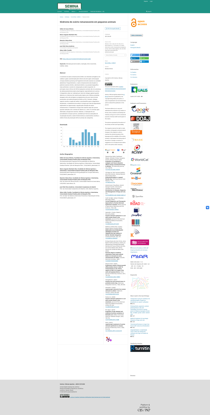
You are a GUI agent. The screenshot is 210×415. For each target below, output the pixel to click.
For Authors (133, 74)
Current (59, 11)
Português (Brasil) (135, 47)
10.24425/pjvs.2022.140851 (112, 277)
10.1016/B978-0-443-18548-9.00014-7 (115, 195)
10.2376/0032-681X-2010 (112, 294)
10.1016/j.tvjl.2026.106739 (112, 169)
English (132, 45)
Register (146, 1)
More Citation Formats (111, 55)
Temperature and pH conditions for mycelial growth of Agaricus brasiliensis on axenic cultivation (140, 300)
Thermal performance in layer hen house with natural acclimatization (139, 325)
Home (61, 17)
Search (149, 11)
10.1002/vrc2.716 (110, 182)
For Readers (133, 72)
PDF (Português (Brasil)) (113, 28)
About (73, 11)
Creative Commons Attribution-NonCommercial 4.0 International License (115, 89)
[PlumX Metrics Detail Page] (108, 339)
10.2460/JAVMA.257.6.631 (112, 307)
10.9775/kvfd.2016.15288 (112, 319)
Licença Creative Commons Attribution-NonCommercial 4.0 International (90, 397)
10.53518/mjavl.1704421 (112, 209)
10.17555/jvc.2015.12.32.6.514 (113, 331)
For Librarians (133, 77)
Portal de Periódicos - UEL (97, 11)
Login (151, 1)
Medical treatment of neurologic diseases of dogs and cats (139, 319)
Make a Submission (137, 35)
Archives (66, 11)
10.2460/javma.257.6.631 (112, 224)
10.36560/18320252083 (111, 261)
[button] (134, 55)
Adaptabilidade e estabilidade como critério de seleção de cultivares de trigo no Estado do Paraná (139, 332)
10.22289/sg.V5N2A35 (111, 238)
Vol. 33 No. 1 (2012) (75, 17)
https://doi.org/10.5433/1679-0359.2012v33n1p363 (77, 59)
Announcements (83, 11)
